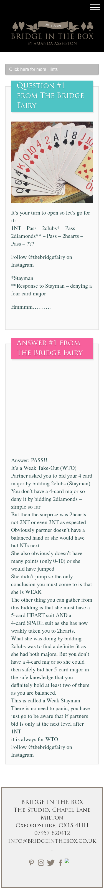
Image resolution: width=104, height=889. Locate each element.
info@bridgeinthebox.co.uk (52, 841)
